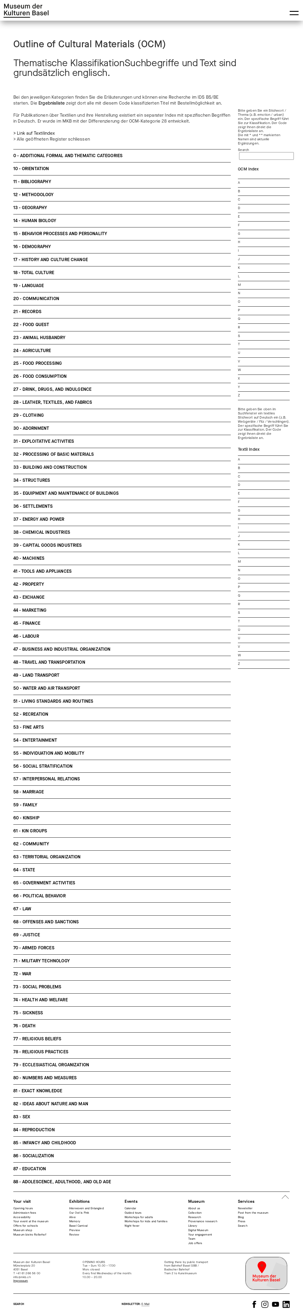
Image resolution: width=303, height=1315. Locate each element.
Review (74, 1234)
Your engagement (200, 1234)
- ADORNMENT (31, 428)
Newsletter (245, 1208)
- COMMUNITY (31, 844)
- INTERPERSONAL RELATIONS (46, 779)
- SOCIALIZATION (33, 1156)
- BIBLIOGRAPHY (32, 182)
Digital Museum (198, 1230)
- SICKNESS (28, 1013)
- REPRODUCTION (34, 1130)
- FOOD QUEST (31, 325)
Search (243, 150)
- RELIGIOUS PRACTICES (40, 1052)
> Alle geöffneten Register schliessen (51, 139)
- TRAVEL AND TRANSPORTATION (49, 662)
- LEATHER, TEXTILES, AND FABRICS (52, 402)
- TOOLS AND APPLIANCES (42, 571)
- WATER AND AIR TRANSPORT (46, 688)
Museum (196, 1201)
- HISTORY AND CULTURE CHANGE (50, 260)
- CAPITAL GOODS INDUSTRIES (47, 545)
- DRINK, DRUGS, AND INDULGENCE (52, 389)
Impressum (20, 1281)
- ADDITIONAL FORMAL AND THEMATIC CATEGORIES (68, 156)
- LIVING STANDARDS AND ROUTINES (53, 701)
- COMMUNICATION (36, 299)
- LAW (22, 909)
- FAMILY (25, 805)
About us (194, 1208)
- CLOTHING (28, 415)
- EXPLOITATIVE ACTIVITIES (43, 441)
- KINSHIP (26, 818)
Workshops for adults (139, 1217)
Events (131, 1201)
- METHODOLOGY (33, 195)
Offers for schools (25, 1226)
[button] (294, 12)
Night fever (132, 1226)
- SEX (21, 1117)
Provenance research (202, 1221)
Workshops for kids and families (146, 1221)
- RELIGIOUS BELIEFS (37, 1039)
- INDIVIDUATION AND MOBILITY (48, 753)
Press (242, 1221)
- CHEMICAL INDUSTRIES (41, 532)
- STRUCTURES (31, 480)
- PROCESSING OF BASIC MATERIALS (53, 454)
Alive (72, 1217)
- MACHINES (28, 558)
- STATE (24, 870)
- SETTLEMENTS (33, 506)
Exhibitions (79, 1201)
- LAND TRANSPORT (36, 675)
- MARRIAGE (28, 792)
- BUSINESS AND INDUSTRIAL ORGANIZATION (62, 649)
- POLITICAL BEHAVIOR (39, 896)
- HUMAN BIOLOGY (34, 221)
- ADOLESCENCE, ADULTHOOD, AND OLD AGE (62, 1182)
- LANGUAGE (28, 286)
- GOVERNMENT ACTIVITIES (44, 883)
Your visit (22, 1201)
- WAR (22, 974)
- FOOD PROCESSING (37, 363)
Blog (241, 1217)
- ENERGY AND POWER (38, 519)
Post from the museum (253, 1213)
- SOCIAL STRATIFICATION (42, 766)
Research (194, 1217)
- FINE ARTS (28, 727)
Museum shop (22, 1230)
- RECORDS (27, 312)
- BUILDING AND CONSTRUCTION (50, 467)
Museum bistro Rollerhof (29, 1234)
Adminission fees (24, 1213)
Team (192, 1239)
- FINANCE (26, 623)
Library (192, 1226)
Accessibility (21, 1217)
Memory (74, 1221)
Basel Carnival (78, 1226)
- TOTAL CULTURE (33, 273)
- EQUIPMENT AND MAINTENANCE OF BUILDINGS (66, 493)
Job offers (195, 1243)
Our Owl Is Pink (79, 1213)
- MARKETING (29, 610)
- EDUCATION (29, 1169)
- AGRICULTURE (32, 351)
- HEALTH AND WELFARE (40, 1000)
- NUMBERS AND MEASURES (45, 1078)
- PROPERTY (28, 584)
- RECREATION (30, 714)
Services (246, 1201)
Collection (195, 1213)
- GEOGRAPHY (30, 208)
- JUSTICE (26, 935)
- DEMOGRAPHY (32, 247)
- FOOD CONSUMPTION (40, 376)
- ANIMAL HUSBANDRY (39, 338)
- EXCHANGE (28, 597)
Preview (74, 1230)
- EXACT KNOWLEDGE (37, 1091)
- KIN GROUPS (30, 831)
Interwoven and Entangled (86, 1208)
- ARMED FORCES (33, 948)
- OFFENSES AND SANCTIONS (46, 922)
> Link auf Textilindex (34, 133)
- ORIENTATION (31, 169)
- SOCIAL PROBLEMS (37, 987)
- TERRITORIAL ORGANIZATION (47, 857)
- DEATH (24, 1026)
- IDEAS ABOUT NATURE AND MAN (50, 1104)
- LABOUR (26, 636)
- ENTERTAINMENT (35, 740)
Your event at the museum (31, 1221)
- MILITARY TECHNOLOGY (41, 961)
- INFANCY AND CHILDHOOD (44, 1143)
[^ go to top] (285, 1197)
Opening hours (23, 1208)
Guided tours (133, 1213)
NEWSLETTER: (136, 1304)
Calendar (130, 1208)
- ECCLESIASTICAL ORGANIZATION (51, 1065)
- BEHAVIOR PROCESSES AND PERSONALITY (60, 234)
